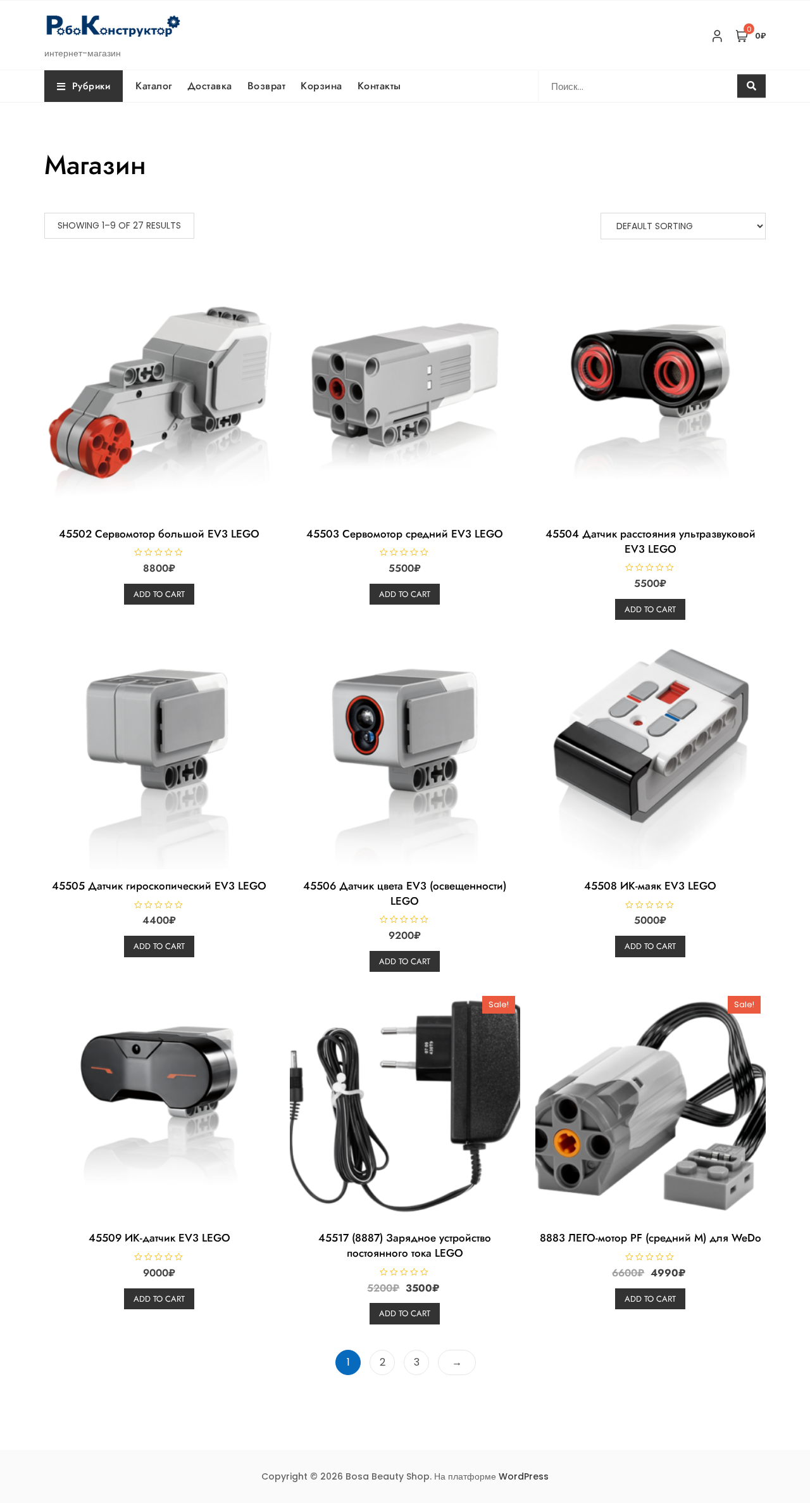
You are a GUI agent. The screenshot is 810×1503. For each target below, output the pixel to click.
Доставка (209, 86)
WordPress (524, 1476)
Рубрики (91, 86)
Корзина (321, 86)
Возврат (266, 86)
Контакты (379, 86)
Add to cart (159, 594)
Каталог (153, 86)
